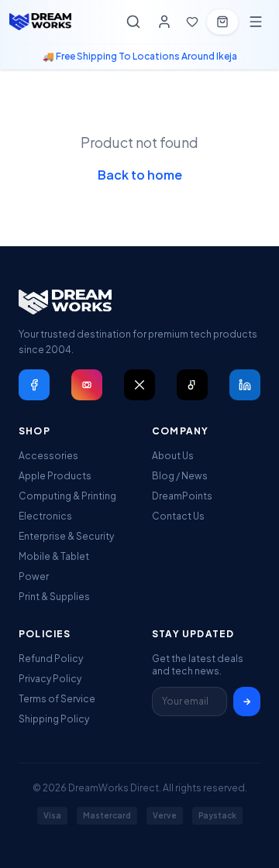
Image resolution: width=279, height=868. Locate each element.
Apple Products (55, 476)
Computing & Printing (67, 496)
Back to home (140, 174)
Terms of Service (57, 699)
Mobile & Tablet (54, 556)
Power (34, 576)
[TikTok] (192, 384)
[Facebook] (34, 384)
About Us (173, 455)
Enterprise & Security (66, 536)
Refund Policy (51, 658)
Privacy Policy (50, 678)
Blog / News (180, 476)
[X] (139, 384)
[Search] (133, 22)
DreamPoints (182, 496)
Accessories (48, 455)
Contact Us (178, 516)
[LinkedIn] (244, 384)
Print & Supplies (54, 596)
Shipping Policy (54, 719)
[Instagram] (86, 384)
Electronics (45, 516)
